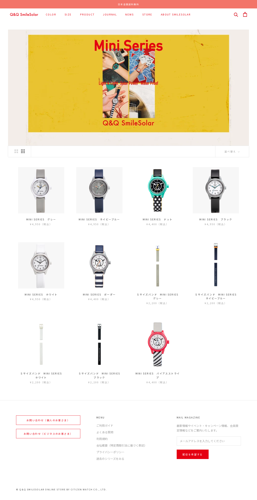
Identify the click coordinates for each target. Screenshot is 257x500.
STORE (147, 14)
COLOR (51, 14)
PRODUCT (87, 14)
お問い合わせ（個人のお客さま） (48, 420)
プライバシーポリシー (110, 452)
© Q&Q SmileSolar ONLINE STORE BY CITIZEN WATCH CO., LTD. (61, 489)
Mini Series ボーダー (99, 294)
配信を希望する (193, 454)
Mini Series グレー (41, 219)
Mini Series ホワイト (41, 294)
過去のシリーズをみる (110, 459)
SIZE (68, 14)
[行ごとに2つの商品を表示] (16, 151)
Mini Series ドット (158, 219)
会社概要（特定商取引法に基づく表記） (121, 445)
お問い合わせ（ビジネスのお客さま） (48, 433)
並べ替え (230, 151)
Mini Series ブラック (215, 219)
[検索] (236, 14)
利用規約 (102, 439)
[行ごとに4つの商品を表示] (23, 151)
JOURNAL (110, 14)
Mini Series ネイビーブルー (99, 219)
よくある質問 (104, 432)
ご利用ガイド (104, 425)
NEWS (129, 14)
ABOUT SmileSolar (176, 14)
